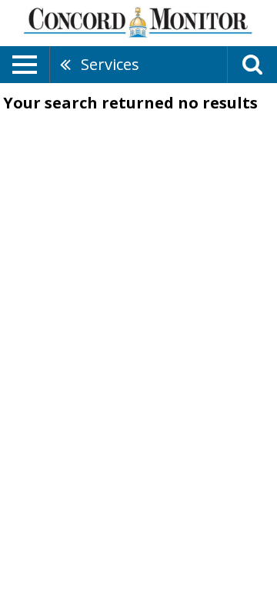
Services (110, 64)
